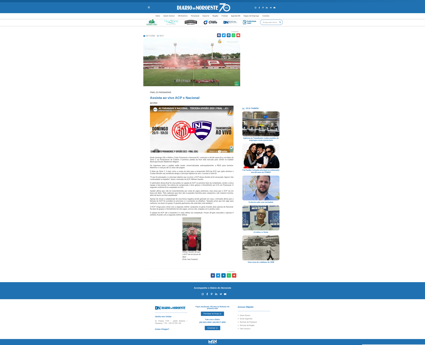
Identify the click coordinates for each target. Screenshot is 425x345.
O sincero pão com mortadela (261, 202)
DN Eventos (183, 16)
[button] (219, 35)
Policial (225, 16)
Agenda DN (235, 16)
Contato (265, 16)
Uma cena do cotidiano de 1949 (261, 262)
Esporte (206, 16)
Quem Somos (169, 16)
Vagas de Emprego (251, 16)
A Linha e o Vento (261, 232)
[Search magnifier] (280, 22)
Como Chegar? (162, 329)
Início (158, 16)
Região (215, 16)
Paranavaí (195, 16)
